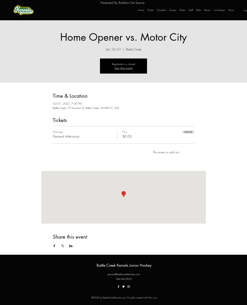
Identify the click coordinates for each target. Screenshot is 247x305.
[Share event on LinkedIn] (70, 246)
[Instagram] (128, 286)
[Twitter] (123, 286)
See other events (124, 68)
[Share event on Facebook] (54, 246)
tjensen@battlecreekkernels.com (124, 274)
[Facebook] (118, 286)
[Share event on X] (62, 246)
